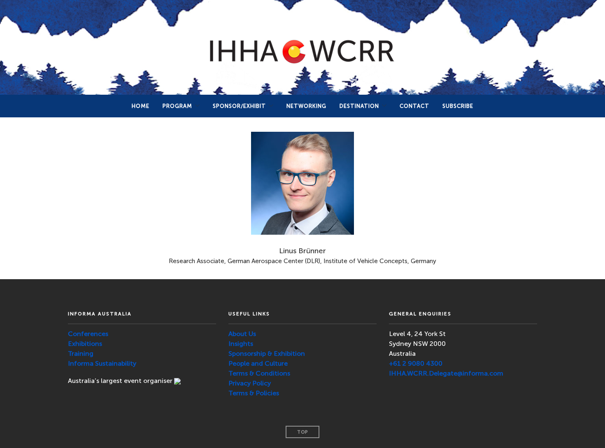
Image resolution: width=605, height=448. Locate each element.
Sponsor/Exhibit (239, 106)
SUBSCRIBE (457, 106)
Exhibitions (85, 344)
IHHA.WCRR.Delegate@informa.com (446, 373)
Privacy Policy (249, 383)
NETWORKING (306, 106)
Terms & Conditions (259, 373)
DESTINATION (359, 106)
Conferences (88, 334)
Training (80, 353)
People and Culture (258, 363)
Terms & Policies (253, 393)
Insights (240, 344)
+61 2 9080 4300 (415, 363)
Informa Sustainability (102, 363)
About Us (242, 334)
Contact (414, 106)
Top (302, 432)
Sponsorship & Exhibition (266, 353)
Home (140, 106)
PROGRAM (177, 106)
